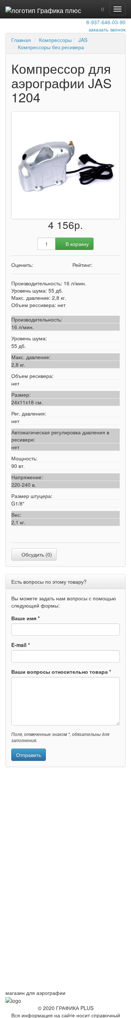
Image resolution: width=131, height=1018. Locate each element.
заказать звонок (107, 29)
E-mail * (20, 644)
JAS (82, 39)
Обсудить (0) (36, 554)
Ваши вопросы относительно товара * (61, 671)
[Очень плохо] (37, 264)
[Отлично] (58, 264)
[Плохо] (42, 264)
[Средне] (47, 264)
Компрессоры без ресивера (51, 47)
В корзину (76, 243)
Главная (21, 39)
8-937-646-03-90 (106, 22)
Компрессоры (55, 39)
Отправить (28, 754)
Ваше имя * (25, 618)
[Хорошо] (53, 264)
